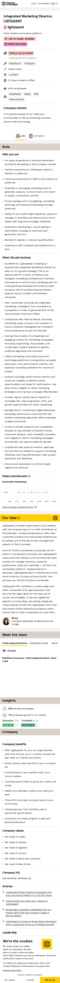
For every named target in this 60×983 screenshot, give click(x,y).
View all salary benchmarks (17, 507)
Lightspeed (12, 21)
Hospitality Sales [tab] (39, 643)
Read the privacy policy (12, 970)
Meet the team (17, 44)
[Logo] (10, 4)
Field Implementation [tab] (14, 643)
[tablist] (30, 643)
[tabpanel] (30, 671)
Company (39, 135)
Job (23, 135)
